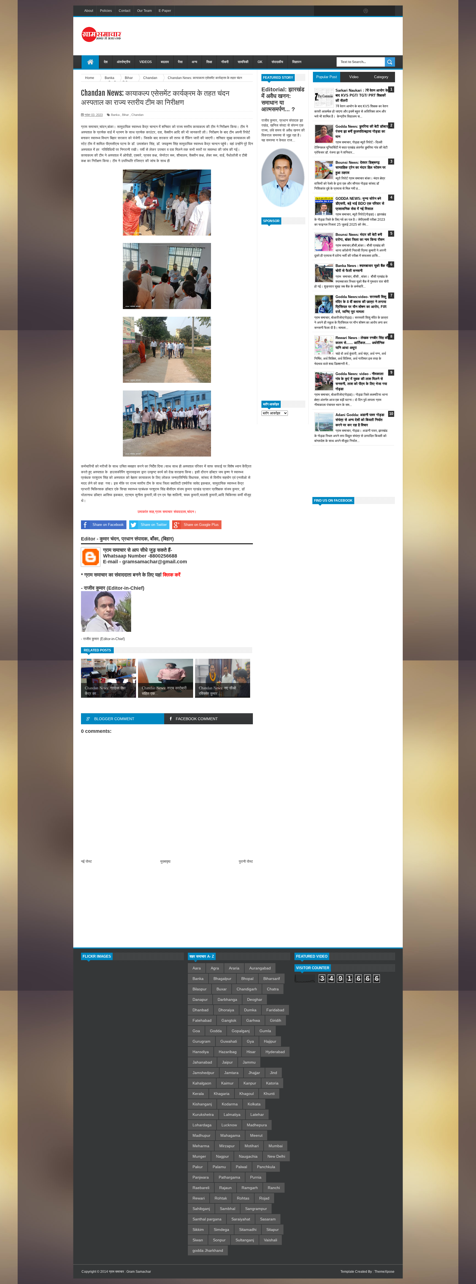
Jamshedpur (203, 1072)
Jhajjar (254, 1072)
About (88, 11)
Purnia (255, 1177)
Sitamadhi (247, 1229)
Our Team (144, 11)
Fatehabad (202, 1020)
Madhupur (201, 1135)
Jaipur (227, 1062)
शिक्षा (209, 62)
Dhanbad (201, 1010)
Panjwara (201, 1177)
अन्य (194, 62)
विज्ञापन (296, 62)
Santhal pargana (207, 1219)
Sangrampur (256, 1208)
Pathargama (229, 1177)
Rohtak (221, 1198)
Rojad (264, 1198)
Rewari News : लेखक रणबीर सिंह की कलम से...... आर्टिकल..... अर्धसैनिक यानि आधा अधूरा (362, 343)
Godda (216, 1031)
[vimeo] (342, 11)
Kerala (198, 1093)
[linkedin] (377, 11)
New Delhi (276, 1156)
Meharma (201, 1146)
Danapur (200, 999)
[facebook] (319, 11)
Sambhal (227, 1208)
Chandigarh (247, 989)
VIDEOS (145, 62)
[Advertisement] (294, 35)
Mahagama (230, 1135)
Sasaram (268, 1219)
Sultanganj (245, 1240)
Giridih (275, 1020)
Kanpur (250, 1083)
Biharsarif (271, 978)
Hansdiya (201, 1052)
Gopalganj (241, 1031)
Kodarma (230, 1104)
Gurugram (201, 1041)
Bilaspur (200, 989)
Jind (273, 1072)
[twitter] (331, 11)
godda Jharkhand (208, 1250)
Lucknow (229, 1125)
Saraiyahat (240, 1219)
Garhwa (253, 1020)
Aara (197, 968)
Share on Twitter (154, 525)
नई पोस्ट (86, 861)
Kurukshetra (203, 1114)
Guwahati (228, 1041)
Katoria (272, 1083)
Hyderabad (275, 1052)
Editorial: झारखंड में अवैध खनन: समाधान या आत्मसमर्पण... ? (282, 99)
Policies (106, 11)
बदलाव (165, 62)
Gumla (265, 1031)
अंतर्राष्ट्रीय (123, 62)
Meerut (256, 1135)
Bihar (125, 114)
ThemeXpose (384, 1272)
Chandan (137, 114)
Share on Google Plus (201, 525)
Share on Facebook (108, 525)
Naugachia (248, 1156)
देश (106, 62)
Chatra (273, 989)
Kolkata (254, 1104)
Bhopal (247, 978)
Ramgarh (250, 1187)
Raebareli (201, 1187)
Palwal (241, 1167)
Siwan (198, 1240)
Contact (124, 11)
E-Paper (165, 11)
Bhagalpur (222, 978)
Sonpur (219, 1240)
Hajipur (270, 1041)
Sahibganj (201, 1208)
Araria (234, 968)
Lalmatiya (232, 1114)
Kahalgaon (202, 1083)
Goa (196, 1031)
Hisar (251, 1052)
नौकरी (225, 62)
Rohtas (243, 1198)
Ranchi (274, 1187)
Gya (250, 1041)
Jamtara (231, 1072)
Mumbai (276, 1146)
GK (260, 62)
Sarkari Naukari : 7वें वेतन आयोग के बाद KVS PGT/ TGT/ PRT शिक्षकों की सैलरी (362, 95)
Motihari (252, 1146)
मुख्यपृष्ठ (165, 861)
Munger (199, 1156)
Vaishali (270, 1240)
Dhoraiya (226, 1010)
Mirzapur (227, 1146)
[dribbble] (365, 11)
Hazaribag (228, 1052)
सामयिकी (243, 62)
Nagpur (222, 1156)
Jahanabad (202, 1062)
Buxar (222, 989)
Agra (215, 968)
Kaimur (227, 1083)
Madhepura (257, 1125)
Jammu (249, 1062)
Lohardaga (202, 1125)
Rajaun (225, 1187)
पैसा (180, 62)
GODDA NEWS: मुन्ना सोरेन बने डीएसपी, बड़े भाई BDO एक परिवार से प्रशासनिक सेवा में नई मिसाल (360, 203)
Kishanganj (202, 1104)
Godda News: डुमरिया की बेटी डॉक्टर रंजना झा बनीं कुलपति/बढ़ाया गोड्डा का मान (362, 131)
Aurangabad (260, 968)
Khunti (269, 1093)
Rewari (199, 1198)
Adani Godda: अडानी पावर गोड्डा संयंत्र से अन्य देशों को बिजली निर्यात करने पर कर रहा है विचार (360, 420)
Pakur (198, 1167)
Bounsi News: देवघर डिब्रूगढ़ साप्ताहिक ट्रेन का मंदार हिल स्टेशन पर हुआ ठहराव (361, 167)
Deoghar (254, 999)
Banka (115, 114)
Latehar (257, 1114)
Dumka (250, 1010)
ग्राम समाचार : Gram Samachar (130, 1272)
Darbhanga (227, 999)
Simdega (221, 1229)
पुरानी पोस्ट (246, 861)
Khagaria (221, 1093)
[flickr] (354, 11)
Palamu (219, 1167)
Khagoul (246, 1093)
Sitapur (272, 1229)
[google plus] (388, 11)
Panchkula (266, 1167)
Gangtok (228, 1020)
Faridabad (275, 1010)
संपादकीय (277, 62)
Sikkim (198, 1229)
